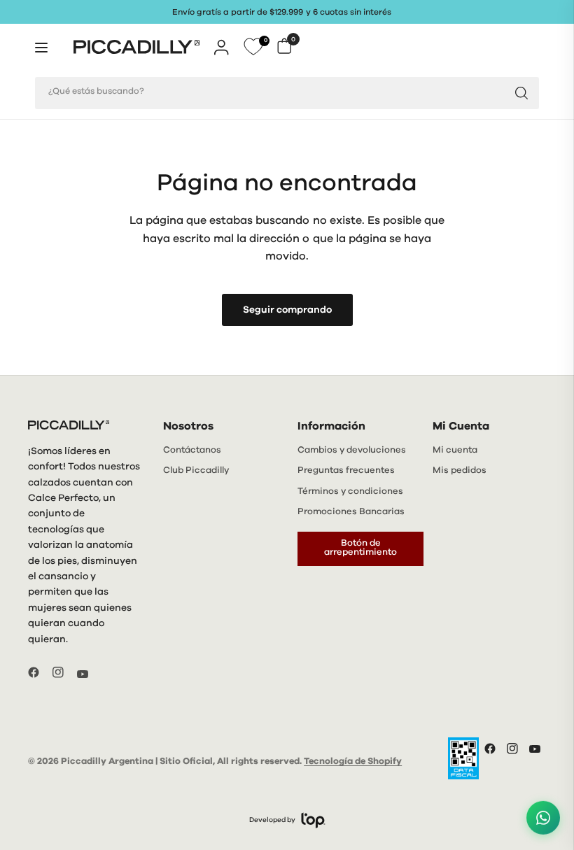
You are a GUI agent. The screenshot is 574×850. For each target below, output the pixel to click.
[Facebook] (39, 672)
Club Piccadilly (196, 470)
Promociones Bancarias (351, 511)
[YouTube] (88, 674)
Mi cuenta (455, 450)
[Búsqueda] (521, 93)
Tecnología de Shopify (353, 761)
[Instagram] (63, 672)
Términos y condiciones (350, 491)
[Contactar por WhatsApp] (543, 818)
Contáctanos (192, 450)
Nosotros (188, 426)
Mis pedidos (459, 470)
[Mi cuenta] (221, 47)
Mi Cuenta (461, 426)
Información (331, 426)
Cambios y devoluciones (352, 450)
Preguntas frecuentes (346, 470)
